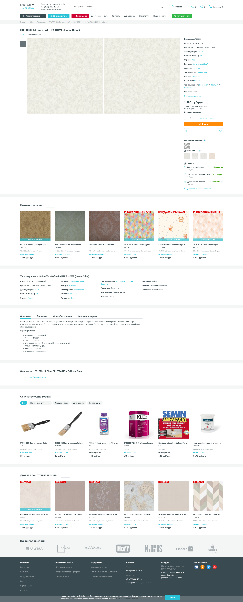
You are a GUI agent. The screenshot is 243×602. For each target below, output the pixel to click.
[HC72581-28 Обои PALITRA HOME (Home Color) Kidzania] (70, 496)
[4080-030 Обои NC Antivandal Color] (70, 226)
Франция (161, 449)
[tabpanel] (65, 76)
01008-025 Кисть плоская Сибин (69, 443)
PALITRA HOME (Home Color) (59, 22)
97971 (161, 446)
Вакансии (24, 581)
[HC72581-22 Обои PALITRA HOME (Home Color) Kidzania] (173, 496)
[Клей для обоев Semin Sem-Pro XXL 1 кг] (173, 424)
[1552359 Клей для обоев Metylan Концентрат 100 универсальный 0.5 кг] (104, 424)
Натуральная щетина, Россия (31, 449)
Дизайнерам (129, 16)
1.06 (202, 56)
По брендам (41, 22)
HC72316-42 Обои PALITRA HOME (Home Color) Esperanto (138, 515)
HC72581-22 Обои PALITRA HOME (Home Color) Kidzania (172, 515)
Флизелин (196, 77)
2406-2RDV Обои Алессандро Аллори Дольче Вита (207, 245)
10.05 (200, 52)
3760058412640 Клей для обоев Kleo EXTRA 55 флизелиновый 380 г (138, 443)
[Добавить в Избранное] (220, 130)
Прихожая (203, 85)
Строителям (144, 16)
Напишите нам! (183, 16)
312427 (127, 517)
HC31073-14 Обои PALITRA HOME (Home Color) (90, 22)
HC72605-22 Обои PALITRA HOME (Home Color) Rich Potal (34, 515)
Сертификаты (26, 586)
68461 (92, 446)
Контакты (116, 16)
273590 (127, 247)
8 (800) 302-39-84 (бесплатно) (138, 583)
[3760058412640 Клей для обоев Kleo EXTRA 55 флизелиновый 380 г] (139, 424)
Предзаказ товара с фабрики (67, 572)
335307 (23, 517)
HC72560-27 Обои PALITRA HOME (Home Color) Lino (207, 515)
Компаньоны (94, 403)
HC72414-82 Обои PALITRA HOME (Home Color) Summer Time (103, 515)
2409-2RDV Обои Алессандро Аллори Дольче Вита (172, 245)
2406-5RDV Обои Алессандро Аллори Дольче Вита (138, 245)
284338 (196, 446)
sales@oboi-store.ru (134, 571)
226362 (127, 446)
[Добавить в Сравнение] (186, 130)
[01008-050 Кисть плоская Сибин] (35, 424)
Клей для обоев (61, 403)
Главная (23, 22)
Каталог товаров (33, 16)
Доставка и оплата (99, 16)
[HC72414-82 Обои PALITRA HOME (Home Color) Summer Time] (104, 496)
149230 (23, 247)
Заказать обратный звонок (51, 9)
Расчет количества (206, 118)
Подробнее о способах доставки (197, 189)
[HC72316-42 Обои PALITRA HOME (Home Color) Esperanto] (139, 496)
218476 (23, 446)
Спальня (214, 85)
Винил (197, 81)
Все (23, 403)
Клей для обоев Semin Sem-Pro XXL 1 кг (172, 443)
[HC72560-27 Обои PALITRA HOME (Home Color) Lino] (208, 496)
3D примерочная (60, 16)
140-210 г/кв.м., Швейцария (203, 449)
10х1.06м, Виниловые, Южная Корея (137, 251)
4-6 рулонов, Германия (97, 449)
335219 (161, 517)
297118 (92, 247)
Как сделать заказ (99, 567)
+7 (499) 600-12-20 (50, 7)
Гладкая (196, 68)
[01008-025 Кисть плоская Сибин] (70, 424)
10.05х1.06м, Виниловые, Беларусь (68, 251)
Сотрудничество (27, 576)
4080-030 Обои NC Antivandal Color (69, 245)
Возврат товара (62, 576)
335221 (58, 517)
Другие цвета (78, 403)
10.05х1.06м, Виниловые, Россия (32, 521)
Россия (194, 60)
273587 (196, 247)
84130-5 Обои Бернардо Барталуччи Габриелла (34, 245)
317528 (92, 517)
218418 (58, 446)
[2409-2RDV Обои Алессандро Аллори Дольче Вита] (173, 226)
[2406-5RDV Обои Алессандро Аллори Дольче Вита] (139, 226)
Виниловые (202, 72)
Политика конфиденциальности (104, 572)
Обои (32, 22)
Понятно (172, 597)
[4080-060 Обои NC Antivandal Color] (104, 226)
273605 (161, 247)
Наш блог (24, 590)
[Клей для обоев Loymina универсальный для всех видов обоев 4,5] (208, 424)
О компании (25, 572)
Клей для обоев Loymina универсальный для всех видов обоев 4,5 (207, 443)
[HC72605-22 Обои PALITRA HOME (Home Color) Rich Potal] (35, 496)
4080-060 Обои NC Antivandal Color (103, 245)
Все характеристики (192, 96)
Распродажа (81, 16)
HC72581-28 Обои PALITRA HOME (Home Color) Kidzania (69, 515)
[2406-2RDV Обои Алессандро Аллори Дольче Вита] (208, 226)
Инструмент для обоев (40, 403)
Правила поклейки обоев (101, 576)
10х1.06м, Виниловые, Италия (31, 251)
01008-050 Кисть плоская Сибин (34, 443)
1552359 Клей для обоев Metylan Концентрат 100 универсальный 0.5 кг (103, 443)
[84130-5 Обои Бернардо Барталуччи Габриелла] (35, 226)
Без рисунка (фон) (200, 64)
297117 (58, 247)
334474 (196, 517)
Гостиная (188, 88)
